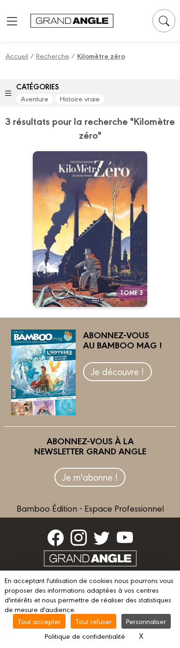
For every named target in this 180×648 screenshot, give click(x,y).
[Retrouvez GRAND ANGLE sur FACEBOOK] (56, 537)
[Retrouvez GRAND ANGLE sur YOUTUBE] (125, 537)
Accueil (17, 55)
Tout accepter (39, 621)
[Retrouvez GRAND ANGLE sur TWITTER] (102, 537)
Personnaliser (146, 621)
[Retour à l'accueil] (72, 21)
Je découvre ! (117, 371)
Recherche (52, 55)
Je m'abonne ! (90, 477)
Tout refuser (93, 621)
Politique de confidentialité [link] (85, 636)
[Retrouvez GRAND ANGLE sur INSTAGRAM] (79, 537)
